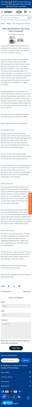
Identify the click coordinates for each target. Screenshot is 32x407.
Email (3, 311)
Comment (4, 320)
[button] (30, 203)
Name (3, 302)
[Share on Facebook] (8, 286)
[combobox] (16, 17)
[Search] (29, 18)
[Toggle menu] (2, 12)
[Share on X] (14, 286)
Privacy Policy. (14, 368)
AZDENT (15, 404)
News (9, 23)
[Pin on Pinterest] (19, 286)
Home (3, 23)
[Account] (25, 12)
